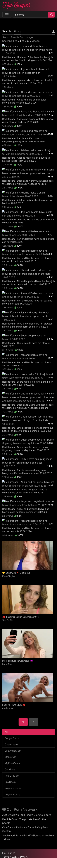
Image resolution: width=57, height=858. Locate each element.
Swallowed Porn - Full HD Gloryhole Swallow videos (28, 837)
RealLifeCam (12, 775)
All (6, 731)
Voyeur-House (13, 788)
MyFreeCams (12, 763)
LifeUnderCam (13, 750)
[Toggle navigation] (6, 15)
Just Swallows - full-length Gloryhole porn (26, 814)
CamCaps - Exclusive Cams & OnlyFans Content (25, 829)
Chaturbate (11, 744)
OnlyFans (10, 769)
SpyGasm (10, 781)
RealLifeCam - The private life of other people (24, 821)
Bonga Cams (12, 738)
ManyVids (10, 756)
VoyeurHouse (12, 794)
